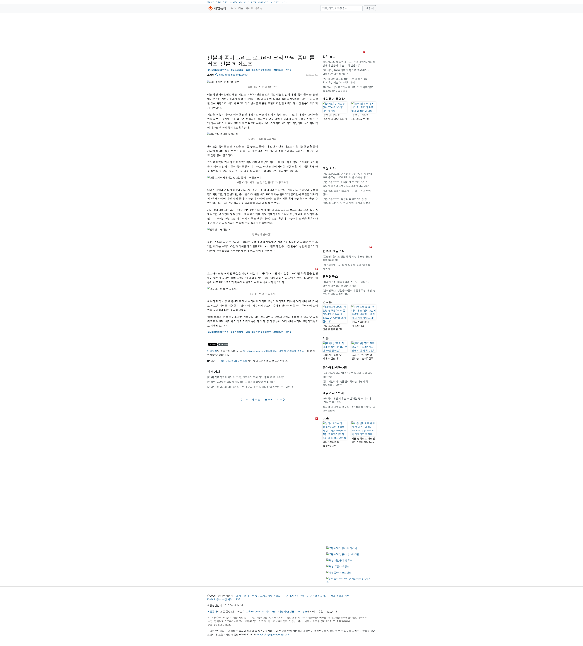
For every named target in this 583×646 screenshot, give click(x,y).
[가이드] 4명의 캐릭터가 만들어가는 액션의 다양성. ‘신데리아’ (241, 382)
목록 (270, 399)
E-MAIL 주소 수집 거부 (219, 599)
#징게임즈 (278, 70)
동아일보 (210, 2)
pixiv (326, 418)
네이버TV (233, 2)
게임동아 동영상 (334, 99)
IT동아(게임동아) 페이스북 (232, 360)
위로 (257, 399)
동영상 (259, 8)
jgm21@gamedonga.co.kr (233, 74)
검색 (371, 8)
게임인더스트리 (333, 393)
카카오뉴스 (285, 2)
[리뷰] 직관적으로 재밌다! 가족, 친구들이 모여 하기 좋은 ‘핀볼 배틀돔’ (245, 377)
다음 (280, 399)
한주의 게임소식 (334, 251)
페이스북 (242, 2)
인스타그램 (252, 2)
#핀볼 (289, 70)
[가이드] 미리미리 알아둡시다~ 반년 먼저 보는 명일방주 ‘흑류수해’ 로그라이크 (250, 386)
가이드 (249, 8)
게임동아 (212, 351)
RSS (238, 599)
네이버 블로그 (263, 2)
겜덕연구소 (330, 276)
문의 (246, 595)
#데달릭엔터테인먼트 (218, 70)
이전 (245, 399)
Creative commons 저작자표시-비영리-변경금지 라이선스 (275, 351)
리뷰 (240, 8)
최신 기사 (329, 168)
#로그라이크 (237, 70)
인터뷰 (327, 302)
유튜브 (225, 2)
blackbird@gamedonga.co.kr (273, 634)
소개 (238, 595)
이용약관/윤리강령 (294, 595)
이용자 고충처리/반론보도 (266, 595)
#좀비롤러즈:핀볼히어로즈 (258, 70)
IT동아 (218, 2)
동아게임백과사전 (335, 367)
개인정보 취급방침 (317, 595)
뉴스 (233, 8)
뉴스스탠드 (274, 2)
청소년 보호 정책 (340, 595)
